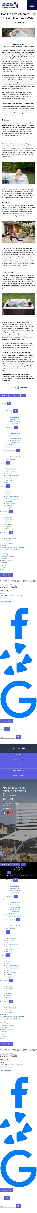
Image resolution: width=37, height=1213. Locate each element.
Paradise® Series (15, 421)
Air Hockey (9, 524)
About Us (4, 563)
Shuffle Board (10, 520)
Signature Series (15, 434)
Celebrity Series (14, 436)
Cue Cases (9, 506)
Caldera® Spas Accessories (18, 457)
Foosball (8, 527)
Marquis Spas (10, 427)
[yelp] (18, 679)
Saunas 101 (9, 482)
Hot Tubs (4, 403)
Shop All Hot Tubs (11, 445)
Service (4, 545)
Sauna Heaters (10, 480)
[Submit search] (18, 737)
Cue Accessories (11, 503)
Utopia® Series (14, 417)
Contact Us (18, 868)
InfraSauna (9, 473)
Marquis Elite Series (16, 438)
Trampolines (9, 543)
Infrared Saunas (10, 471)
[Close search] (7, 729)
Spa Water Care (10, 459)
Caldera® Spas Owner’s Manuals (11, 550)
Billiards (4, 486)
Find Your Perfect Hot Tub (13, 447)
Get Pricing (5, 554)
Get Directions (5, 602)
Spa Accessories (11, 451)
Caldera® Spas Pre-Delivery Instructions (13, 548)
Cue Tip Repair (10, 508)
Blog (3, 569)
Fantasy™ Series (15, 424)
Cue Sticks (9, 501)
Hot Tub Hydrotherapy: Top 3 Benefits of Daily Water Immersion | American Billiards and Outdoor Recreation (10, 5)
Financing (4, 558)
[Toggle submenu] (9, 403)
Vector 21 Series (15, 440)
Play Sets (8, 541)
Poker (7, 522)
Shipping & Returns (7, 560)
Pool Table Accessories (12, 497)
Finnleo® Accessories (12, 476)
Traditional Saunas (11, 469)
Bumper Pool (9, 529)
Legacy (8, 494)
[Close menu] (23, 395)
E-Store (4, 567)
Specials (4, 565)
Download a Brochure (8, 556)
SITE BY (4, 875)
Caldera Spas (9, 411)
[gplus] (18, 717)
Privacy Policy (18, 870)
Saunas (4, 463)
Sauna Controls (10, 478)
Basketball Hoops (11, 539)
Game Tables (5, 511)
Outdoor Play (5, 532)
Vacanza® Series (15, 419)
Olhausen (8, 492)
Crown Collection (15, 442)
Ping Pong (9, 518)
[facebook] (18, 641)
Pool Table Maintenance (12, 499)
